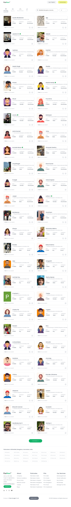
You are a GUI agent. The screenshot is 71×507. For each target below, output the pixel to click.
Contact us (7, 486)
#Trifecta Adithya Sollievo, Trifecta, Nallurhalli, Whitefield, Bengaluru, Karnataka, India (54, 458)
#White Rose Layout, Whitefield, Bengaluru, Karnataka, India (26, 455)
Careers (19, 484)
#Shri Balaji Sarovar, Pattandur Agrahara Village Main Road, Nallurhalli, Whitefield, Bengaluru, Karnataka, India (35, 458)
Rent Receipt (60, 482)
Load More (34, 441)
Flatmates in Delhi (34, 476)
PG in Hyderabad (48, 487)
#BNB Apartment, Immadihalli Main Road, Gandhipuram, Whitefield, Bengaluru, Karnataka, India (54, 452)
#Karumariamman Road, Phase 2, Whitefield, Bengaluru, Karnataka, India (44, 452)
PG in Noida (46, 478)
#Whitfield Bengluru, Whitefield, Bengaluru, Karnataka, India (44, 461)
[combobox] (47, 10)
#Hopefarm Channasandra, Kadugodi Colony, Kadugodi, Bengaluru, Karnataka (44, 458)
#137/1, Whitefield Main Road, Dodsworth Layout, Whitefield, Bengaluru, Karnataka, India (17, 452)
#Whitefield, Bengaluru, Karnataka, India (8, 452)
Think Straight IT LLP (14, 498)
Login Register (52, 2)
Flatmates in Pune (34, 484)
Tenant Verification (61, 478)
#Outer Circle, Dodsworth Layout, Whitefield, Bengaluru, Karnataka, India (35, 452)
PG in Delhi (46, 476)
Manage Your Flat (61, 484)
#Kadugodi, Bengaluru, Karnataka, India (26, 461)
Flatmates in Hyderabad (35, 487)
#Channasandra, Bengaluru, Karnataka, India (8, 458)
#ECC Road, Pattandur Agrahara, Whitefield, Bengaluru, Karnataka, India (35, 455)
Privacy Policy (20, 480)
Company (19, 476)
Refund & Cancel (21, 482)
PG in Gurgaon (47, 480)
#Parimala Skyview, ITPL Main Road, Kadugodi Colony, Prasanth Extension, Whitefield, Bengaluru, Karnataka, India (54, 455)
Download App (62, 2)
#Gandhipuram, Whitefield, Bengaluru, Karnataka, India (8, 455)
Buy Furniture (60, 480)
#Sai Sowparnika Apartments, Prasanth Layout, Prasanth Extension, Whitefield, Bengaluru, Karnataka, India (44, 455)
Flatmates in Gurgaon (35, 480)
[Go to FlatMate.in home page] (7, 2)
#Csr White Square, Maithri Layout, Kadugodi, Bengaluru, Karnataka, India (63, 455)
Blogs (18, 487)
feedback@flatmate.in (9, 483)
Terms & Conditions (22, 478)
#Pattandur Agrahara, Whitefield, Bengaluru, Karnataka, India (26, 458)
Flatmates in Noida (35, 478)
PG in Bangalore (48, 482)
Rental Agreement (61, 476)
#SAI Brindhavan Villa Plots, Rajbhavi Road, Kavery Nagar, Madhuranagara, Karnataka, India (35, 461)
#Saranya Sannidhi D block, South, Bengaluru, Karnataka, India (63, 458)
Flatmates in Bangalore (35, 482)
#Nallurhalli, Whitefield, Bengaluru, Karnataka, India (17, 458)
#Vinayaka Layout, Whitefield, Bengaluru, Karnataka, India (26, 452)
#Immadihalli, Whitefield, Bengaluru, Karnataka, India (17, 455)
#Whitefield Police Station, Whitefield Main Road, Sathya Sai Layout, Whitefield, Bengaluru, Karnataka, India (63, 452)
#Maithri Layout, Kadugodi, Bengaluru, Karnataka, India (17, 461)
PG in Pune (46, 484)
